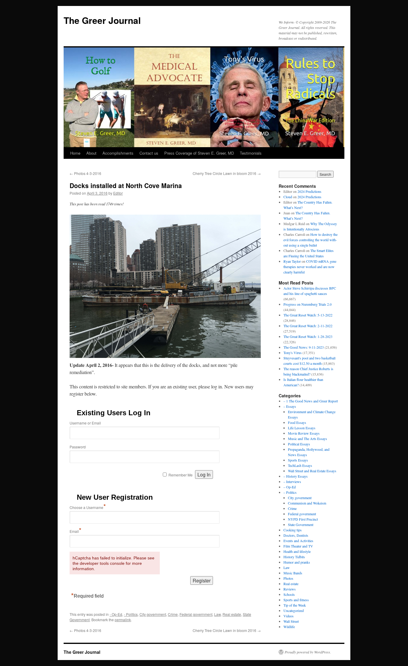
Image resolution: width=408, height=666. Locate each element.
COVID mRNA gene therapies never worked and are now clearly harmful (309, 266)
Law (217, 614)
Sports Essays (298, 460)
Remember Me (180, 474)
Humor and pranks (296, 562)
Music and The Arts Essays (307, 438)
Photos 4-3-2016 (85, 173)
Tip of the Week (294, 605)
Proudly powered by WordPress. (308, 652)
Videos (288, 615)
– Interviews (292, 481)
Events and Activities (298, 540)
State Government (300, 524)
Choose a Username (88, 507)
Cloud (287, 196)
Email (76, 531)
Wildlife (289, 626)
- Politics (131, 614)
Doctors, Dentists (295, 535)
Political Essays (299, 444)
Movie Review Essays (304, 433)
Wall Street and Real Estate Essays (312, 470)
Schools (289, 594)
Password (78, 446)
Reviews (289, 589)
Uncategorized (293, 610)
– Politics (290, 492)
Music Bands (292, 572)
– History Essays (295, 476)
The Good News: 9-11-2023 (303, 347)
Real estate (232, 614)
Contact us (148, 153)
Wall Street (291, 621)
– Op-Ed (289, 486)
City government (152, 614)
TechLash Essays (300, 465)
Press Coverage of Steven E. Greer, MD (199, 153)
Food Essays (297, 422)
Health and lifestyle (297, 551)
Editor (118, 193)
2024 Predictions (309, 191)
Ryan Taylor (292, 261)
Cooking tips (292, 529)
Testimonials (251, 153)
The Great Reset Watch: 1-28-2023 (307, 336)
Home (75, 153)
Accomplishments (118, 153)
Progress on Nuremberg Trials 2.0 (307, 304)
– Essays (289, 406)
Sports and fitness (296, 599)
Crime (173, 614)
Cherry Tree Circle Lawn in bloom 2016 (227, 173)
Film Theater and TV (298, 546)
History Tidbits (294, 556)
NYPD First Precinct (303, 519)
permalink (123, 619)
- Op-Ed (116, 614)
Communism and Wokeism (307, 503)
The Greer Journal (102, 20)
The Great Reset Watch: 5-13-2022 (307, 315)
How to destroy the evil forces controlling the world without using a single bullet (310, 239)
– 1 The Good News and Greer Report (310, 401)
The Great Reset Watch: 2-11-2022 (307, 325)
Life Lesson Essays (301, 427)
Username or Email (85, 422)
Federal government (196, 614)
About (91, 153)
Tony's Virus (292, 352)
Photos (288, 578)
